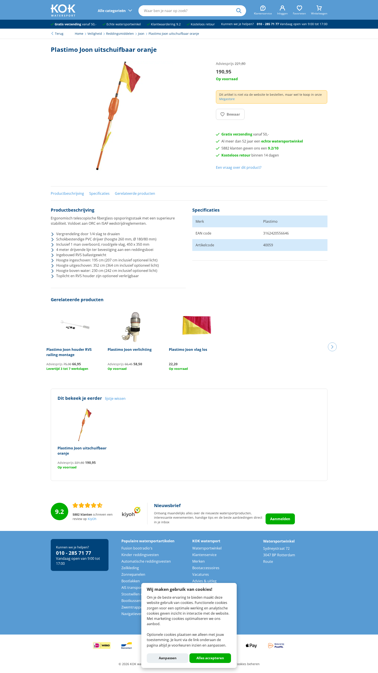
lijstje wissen (115, 398)
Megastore (227, 99)
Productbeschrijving (67, 193)
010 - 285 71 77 (268, 24)
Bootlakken (130, 581)
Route (268, 561)
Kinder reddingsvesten (140, 554)
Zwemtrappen (133, 607)
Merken (198, 561)
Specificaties (99, 193)
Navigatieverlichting (137, 613)
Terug (59, 34)
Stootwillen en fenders (139, 594)
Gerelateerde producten (135, 193)
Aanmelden (280, 518)
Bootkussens (132, 600)
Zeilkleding (130, 567)
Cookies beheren (247, 664)
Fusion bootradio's (136, 548)
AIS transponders (135, 587)
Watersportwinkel (207, 548)
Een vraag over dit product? (238, 167)
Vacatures (200, 574)
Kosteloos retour (202, 24)
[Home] (63, 15)
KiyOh (92, 519)
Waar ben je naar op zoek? (241, 10)
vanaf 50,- (75, 24)
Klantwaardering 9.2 (165, 24)
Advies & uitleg (204, 581)
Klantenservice (204, 554)
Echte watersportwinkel (123, 24)
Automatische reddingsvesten (146, 561)
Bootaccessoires (205, 567)
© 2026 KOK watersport (136, 664)
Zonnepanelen (133, 574)
